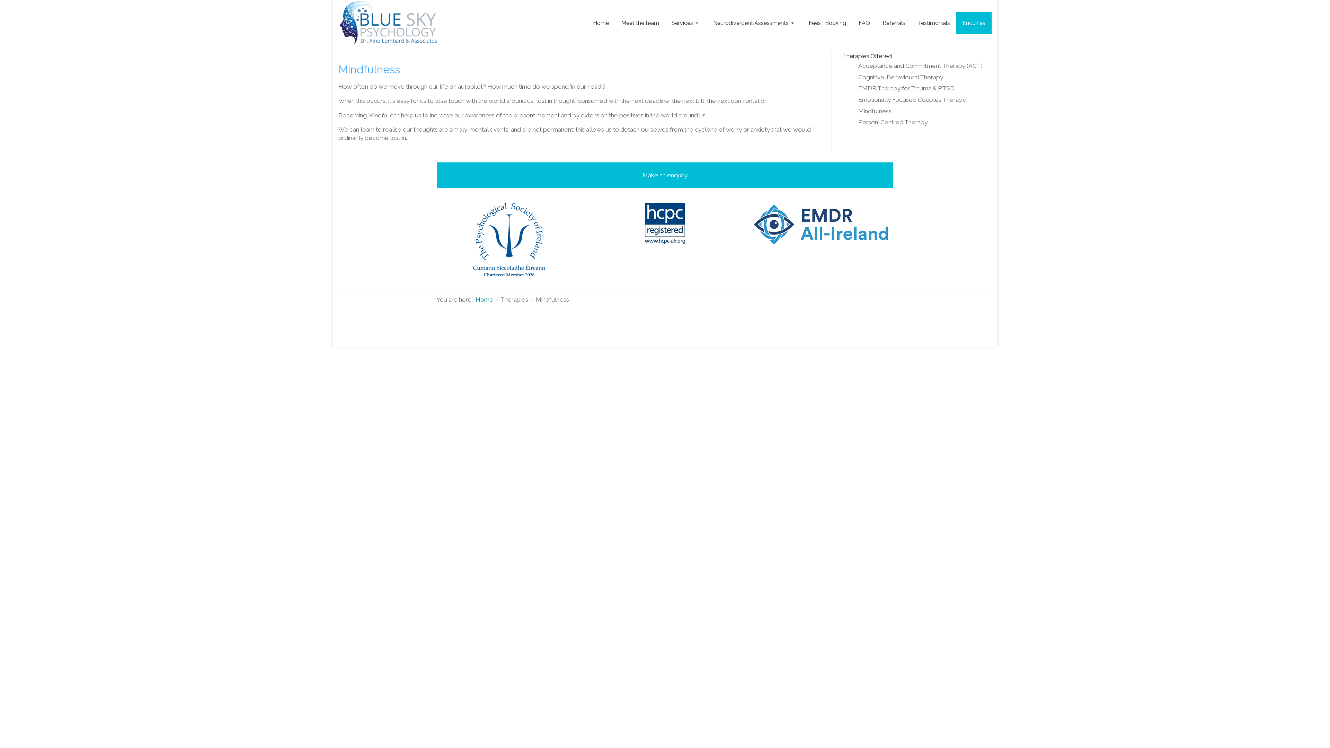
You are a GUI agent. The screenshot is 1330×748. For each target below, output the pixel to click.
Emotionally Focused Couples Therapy (912, 99)
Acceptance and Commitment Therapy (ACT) (920, 65)
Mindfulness (875, 111)
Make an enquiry (665, 175)
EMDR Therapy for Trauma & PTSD (906, 88)
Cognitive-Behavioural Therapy (900, 77)
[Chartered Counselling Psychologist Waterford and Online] (390, 23)
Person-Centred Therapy (893, 122)
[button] (686, 23)
